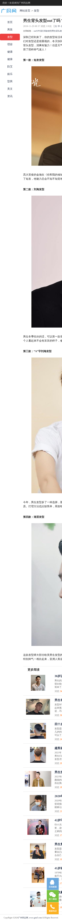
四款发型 (48, 31)
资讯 (10, 96)
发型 (36, 10)
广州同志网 (23, 918)
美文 (10, 88)
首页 (10, 22)
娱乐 (10, 74)
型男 (10, 81)
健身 (10, 59)
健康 (10, 51)
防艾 (10, 66)
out (35, 31)
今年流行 (40, 31)
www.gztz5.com (35, 918)
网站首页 (25, 10)
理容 (10, 44)
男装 (10, 29)
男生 (54, 31)
